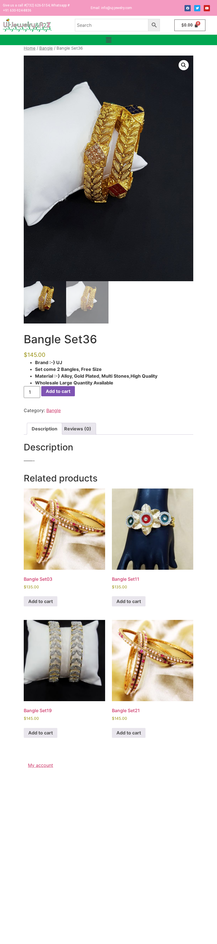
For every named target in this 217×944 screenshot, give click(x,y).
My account (40, 765)
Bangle (46, 48)
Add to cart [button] (40, 601)
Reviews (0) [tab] (77, 429)
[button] (108, 40)
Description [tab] (44, 429)
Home (30, 48)
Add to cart (58, 391)
